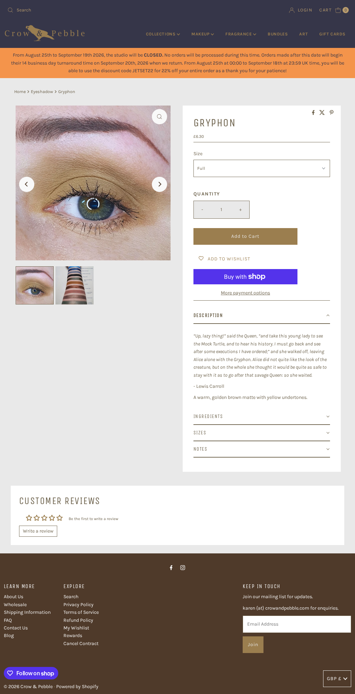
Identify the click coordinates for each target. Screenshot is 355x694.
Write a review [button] (38, 531)
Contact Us (16, 628)
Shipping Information (27, 612)
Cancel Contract (80, 643)
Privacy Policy (78, 605)
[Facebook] (171, 567)
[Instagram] (182, 567)
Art (303, 34)
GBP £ (334, 679)
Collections (161, 34)
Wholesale (15, 605)
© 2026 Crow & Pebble (28, 686)
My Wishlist (76, 628)
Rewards (72, 635)
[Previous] (26, 184)
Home (20, 91)
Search (70, 597)
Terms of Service (81, 612)
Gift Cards (332, 34)
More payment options (245, 293)
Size (197, 154)
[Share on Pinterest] (332, 113)
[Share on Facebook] (314, 113)
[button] (261, 316)
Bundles (278, 34)
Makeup (201, 34)
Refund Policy (78, 620)
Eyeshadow (42, 91)
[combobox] (90, 10)
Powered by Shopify (77, 686)
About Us (13, 597)
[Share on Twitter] (322, 113)
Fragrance (239, 34)
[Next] (159, 184)
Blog (9, 635)
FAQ (8, 620)
